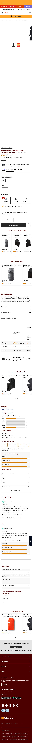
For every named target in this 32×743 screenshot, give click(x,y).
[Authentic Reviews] (8, 409)
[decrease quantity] (2, 220)
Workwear (9, 20)
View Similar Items (18, 157)
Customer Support (6, 656)
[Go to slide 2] (18, 45)
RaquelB (5, 596)
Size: (2, 185)
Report (18, 517)
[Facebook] (3, 705)
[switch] (15, 333)
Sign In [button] (16, 647)
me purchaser (6, 499)
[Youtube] (14, 705)
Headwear (26, 20)
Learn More (4, 694)
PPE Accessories (17, 20)
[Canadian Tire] (4, 6)
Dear (3, 526)
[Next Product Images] (29, 35)
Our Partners (4, 661)
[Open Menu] (2, 13)
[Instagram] (10, 705)
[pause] (4, 2)
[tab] (5, 200)
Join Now (28, 650)
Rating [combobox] (3, 478)
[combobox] (17, 486)
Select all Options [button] (13, 225)
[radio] (3, 180)
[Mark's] (20, 6)
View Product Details (7, 157)
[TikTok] (17, 705)
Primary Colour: (5, 177)
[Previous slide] (2, 2)
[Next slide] (30, 2)
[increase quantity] (12, 220)
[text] (6, 251)
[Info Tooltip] (9, 214)
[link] (7, 155)
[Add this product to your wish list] (28, 224)
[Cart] (30, 13)
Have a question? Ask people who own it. (12, 569)
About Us (3, 666)
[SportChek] (12, 6)
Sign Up (5, 684)
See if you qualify (10, 171)
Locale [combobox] (3, 482)
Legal (2, 671)
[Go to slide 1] (13, 45)
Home (3, 20)
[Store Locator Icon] (2, 10)
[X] (6, 705)
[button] (15, 398)
